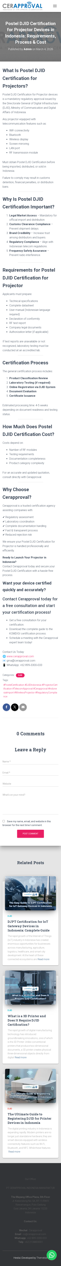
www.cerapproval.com (20, 656)
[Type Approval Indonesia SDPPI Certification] (24, 6)
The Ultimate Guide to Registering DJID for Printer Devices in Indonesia (29, 1118)
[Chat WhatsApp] (52, 1255)
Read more (43, 959)
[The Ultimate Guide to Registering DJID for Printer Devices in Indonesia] (30, 1085)
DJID (20, 675)
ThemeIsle (41, 1257)
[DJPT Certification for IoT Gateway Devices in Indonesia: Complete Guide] (30, 893)
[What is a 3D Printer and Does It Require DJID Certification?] (30, 987)
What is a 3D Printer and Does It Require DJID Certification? (27, 1020)
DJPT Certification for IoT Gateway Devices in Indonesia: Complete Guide (28, 926)
